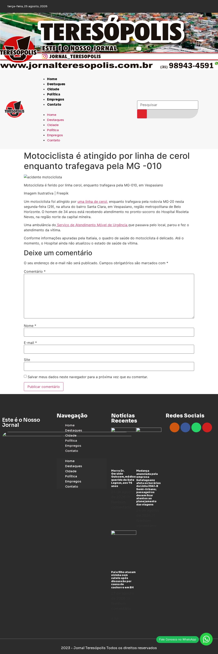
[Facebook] (185, 427)
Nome (30, 325)
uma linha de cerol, (92, 201)
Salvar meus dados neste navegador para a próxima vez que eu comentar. (88, 377)
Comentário (35, 271)
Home (52, 79)
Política (53, 94)
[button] (86, 109)
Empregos (55, 99)
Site (27, 359)
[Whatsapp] (196, 427)
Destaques (56, 84)
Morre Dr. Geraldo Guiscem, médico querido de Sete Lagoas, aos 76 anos (123, 478)
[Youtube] (207, 427)
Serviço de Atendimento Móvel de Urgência (92, 225)
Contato (54, 104)
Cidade (53, 89)
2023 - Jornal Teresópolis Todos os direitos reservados (109, 648)
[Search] (142, 113)
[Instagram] (174, 427)
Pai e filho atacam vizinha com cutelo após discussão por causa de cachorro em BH (123, 579)
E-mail (30, 342)
